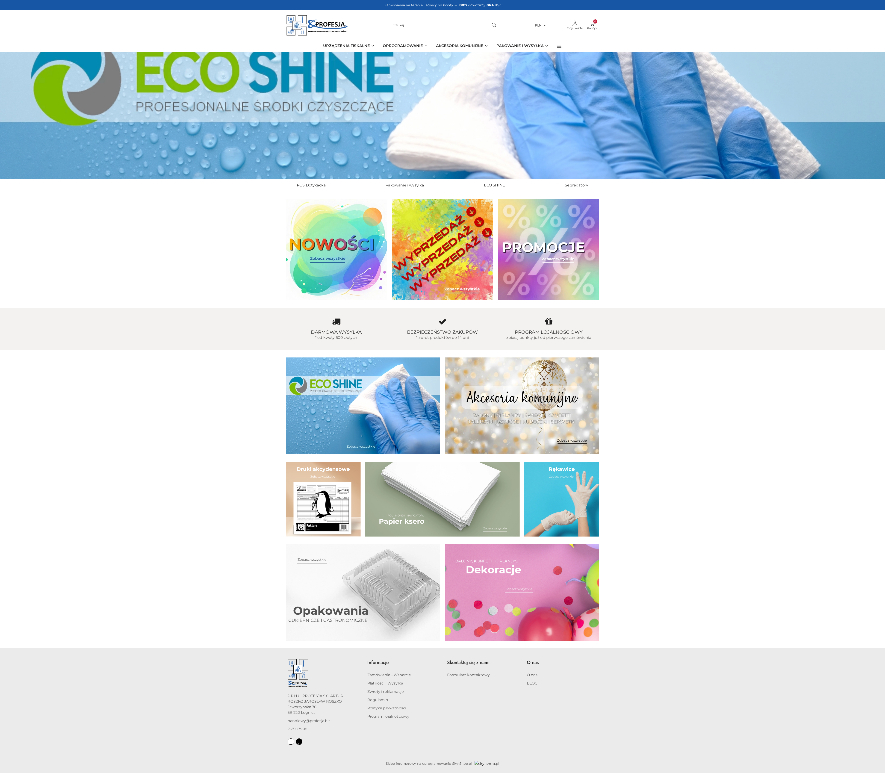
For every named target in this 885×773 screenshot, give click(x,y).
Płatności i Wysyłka (385, 683)
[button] (559, 46)
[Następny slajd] (874, 115)
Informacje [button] (378, 662)
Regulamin (377, 700)
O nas (532, 675)
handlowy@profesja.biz (309, 721)
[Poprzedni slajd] (10, 115)
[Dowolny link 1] (291, 741)
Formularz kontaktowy (468, 675)
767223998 (297, 729)
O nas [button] (533, 662)
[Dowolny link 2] (299, 741)
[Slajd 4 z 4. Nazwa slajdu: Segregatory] (442, 115)
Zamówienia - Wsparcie (389, 675)
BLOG (532, 683)
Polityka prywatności (386, 708)
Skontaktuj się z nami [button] (468, 662)
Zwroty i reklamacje (385, 691)
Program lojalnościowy (388, 716)
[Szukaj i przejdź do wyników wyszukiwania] (494, 25)
